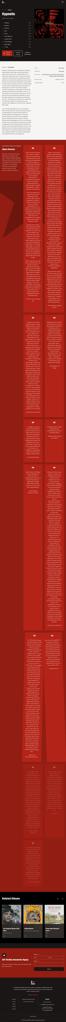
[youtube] (33, 994)
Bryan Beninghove (46, 74)
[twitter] (32, 994)
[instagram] (30, 994)
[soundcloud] (37, 994)
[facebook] (28, 994)
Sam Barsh (61, 76)
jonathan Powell (60, 74)
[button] (62, 2)
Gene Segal (61, 68)
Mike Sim (57, 76)
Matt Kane (51, 76)
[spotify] (35, 994)
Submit (49, 969)
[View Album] (11, 921)
